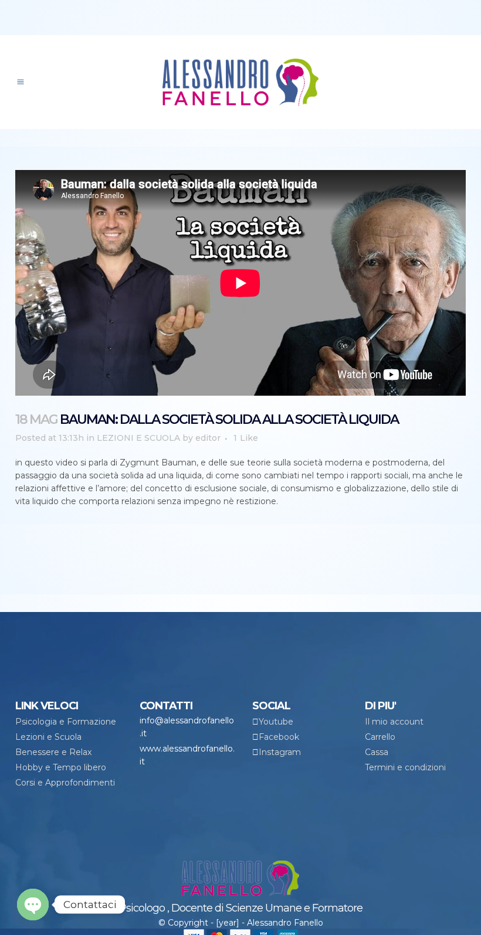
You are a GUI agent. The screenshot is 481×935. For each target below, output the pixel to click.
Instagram (280, 752)
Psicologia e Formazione (65, 721)
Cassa (376, 752)
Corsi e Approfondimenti (65, 782)
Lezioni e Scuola (48, 737)
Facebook (279, 737)
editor (208, 438)
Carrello (380, 737)
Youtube (276, 721)
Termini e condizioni (405, 767)
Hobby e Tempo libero (60, 767)
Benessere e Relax (53, 752)
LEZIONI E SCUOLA (138, 438)
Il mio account (394, 721)
